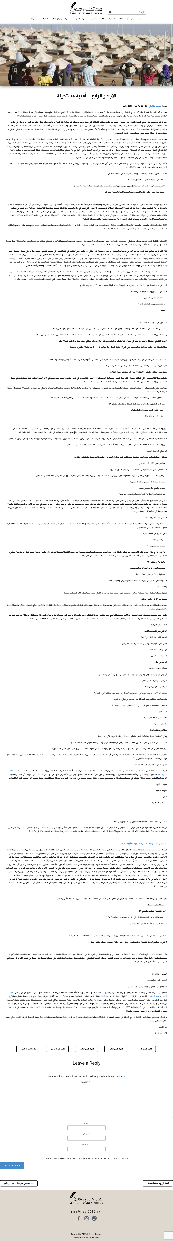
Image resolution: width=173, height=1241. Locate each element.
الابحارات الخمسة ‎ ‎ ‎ (108, 18)
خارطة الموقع (81, 18)
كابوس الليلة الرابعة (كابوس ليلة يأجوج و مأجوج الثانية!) (143, 844)
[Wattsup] (94, 1218)
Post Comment (12, 1165)
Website (86, 1144)
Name (86, 1123)
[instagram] (86, 1218)
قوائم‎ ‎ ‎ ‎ (45, 18)
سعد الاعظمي (154, 996)
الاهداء (121, 18)
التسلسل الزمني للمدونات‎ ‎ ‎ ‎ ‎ (62, 18)
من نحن (130, 18)
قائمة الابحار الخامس (28, 1048)
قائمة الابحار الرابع (57, 1048)
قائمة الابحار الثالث (86, 1048)
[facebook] (78, 1218)
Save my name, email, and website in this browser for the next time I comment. (86, 1158)
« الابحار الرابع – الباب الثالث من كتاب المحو (19, 1183)
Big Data (104, 996)
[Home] (86, 8)
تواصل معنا (34, 18)
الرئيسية (140, 18)
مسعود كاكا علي (155, 106)
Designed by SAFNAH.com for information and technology (87, 1237)
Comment (86, 1082)
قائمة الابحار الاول (145, 1048)
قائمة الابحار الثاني (115, 1048)
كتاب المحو (93, 18)
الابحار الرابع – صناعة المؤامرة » (158, 1183)
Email (86, 1134)
